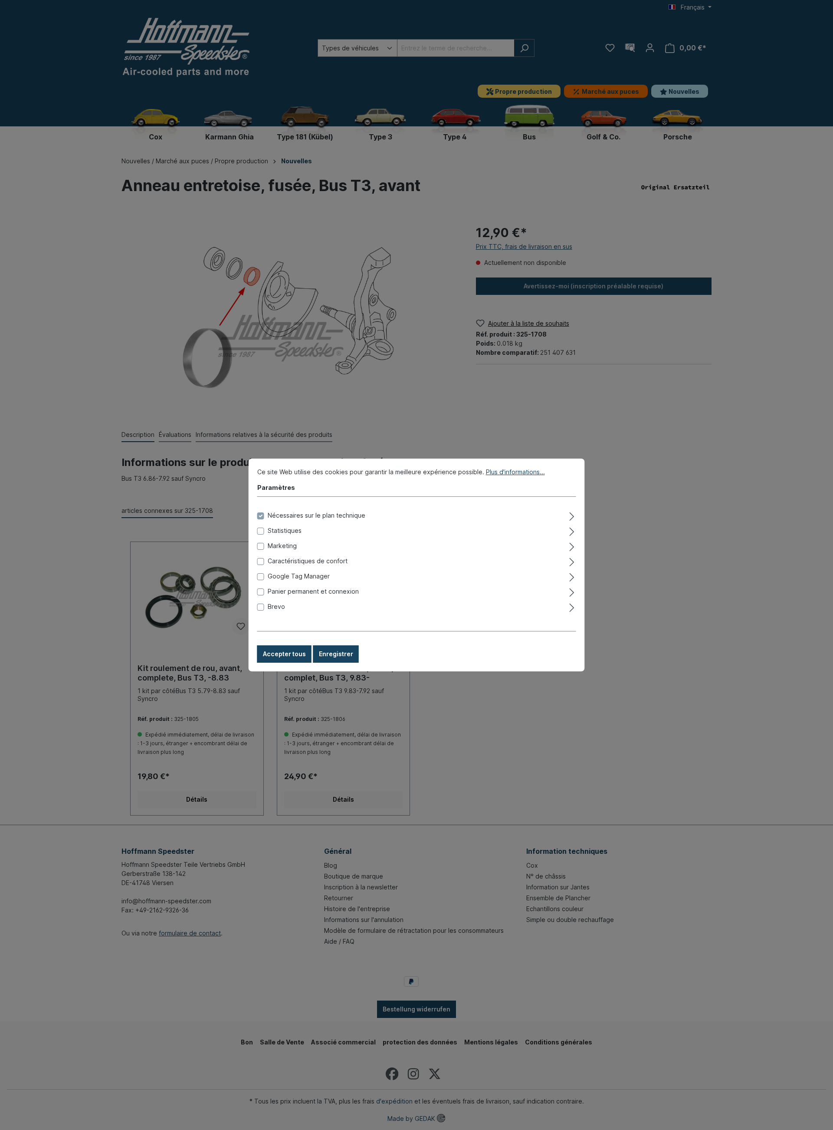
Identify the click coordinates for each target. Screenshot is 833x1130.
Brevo (276, 606)
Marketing (282, 545)
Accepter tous (284, 654)
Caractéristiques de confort (308, 561)
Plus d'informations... (515, 472)
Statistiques (285, 530)
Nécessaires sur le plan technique (316, 515)
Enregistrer (336, 654)
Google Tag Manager (299, 576)
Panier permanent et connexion (313, 591)
